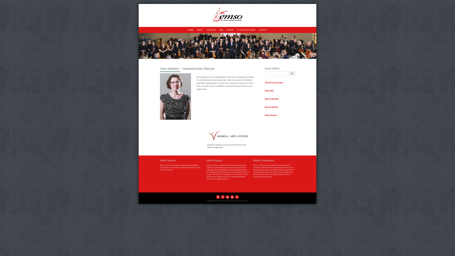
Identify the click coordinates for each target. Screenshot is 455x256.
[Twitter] (218, 197)
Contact (263, 30)
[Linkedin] (227, 197)
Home (190, 30)
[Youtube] (232, 197)
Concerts (211, 30)
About (200, 30)
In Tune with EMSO (246, 30)
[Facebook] (223, 197)
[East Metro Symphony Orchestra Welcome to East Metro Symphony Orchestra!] (227, 15)
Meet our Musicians (272, 99)
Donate (230, 30)
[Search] (292, 73)
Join (221, 30)
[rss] (237, 197)
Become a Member (271, 107)
